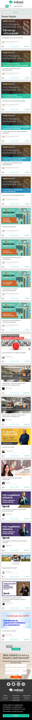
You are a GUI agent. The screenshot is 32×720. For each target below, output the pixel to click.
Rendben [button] (16, 715)
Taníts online (16, 697)
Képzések (26, 699)
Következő (16, 649)
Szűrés (17, 12)
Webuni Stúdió (16, 700)
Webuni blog (16, 699)
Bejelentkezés (18, 6)
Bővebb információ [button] (17, 711)
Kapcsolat (5, 697)
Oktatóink (5, 699)
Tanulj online (27, 697)
